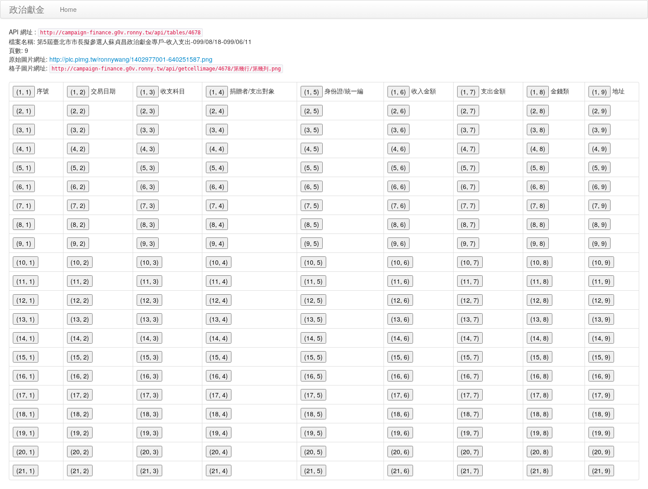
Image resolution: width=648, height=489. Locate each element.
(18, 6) (400, 413)
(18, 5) (313, 413)
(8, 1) (23, 224)
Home (68, 9)
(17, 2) (80, 394)
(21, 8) (539, 470)
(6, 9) (599, 186)
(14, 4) (218, 337)
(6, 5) (311, 186)
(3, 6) (398, 129)
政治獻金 (27, 9)
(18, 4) (218, 413)
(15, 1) (25, 356)
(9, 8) (537, 243)
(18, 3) (149, 413)
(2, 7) (468, 110)
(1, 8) (537, 91)
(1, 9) (599, 91)
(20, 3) (149, 451)
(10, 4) (218, 262)
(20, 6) (400, 451)
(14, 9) (601, 337)
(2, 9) (599, 110)
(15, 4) (218, 356)
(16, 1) (25, 375)
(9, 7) (468, 243)
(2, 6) (398, 110)
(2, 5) (311, 110)
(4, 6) (398, 148)
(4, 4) (216, 148)
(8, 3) (147, 224)
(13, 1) (25, 319)
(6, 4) (216, 186)
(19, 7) (470, 432)
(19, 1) (25, 432)
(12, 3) (149, 300)
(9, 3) (147, 243)
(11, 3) (149, 281)
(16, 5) (313, 375)
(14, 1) (25, 337)
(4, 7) (468, 148)
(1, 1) (23, 91)
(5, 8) (537, 167)
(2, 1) (23, 110)
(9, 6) (398, 243)
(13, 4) (218, 319)
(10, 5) (313, 262)
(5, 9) (599, 167)
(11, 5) (313, 281)
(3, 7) (468, 129)
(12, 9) (601, 300)
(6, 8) (537, 186)
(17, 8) (539, 394)
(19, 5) (313, 432)
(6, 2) (78, 186)
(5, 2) (78, 167)
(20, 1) (25, 451)
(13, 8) (539, 319)
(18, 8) (539, 413)
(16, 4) (218, 375)
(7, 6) (398, 205)
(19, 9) (601, 432)
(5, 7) (468, 167)
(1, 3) (147, 91)
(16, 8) (539, 375)
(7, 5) (311, 205)
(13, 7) (470, 319)
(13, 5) (313, 319)
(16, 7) (470, 375)
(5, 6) (398, 167)
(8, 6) (398, 224)
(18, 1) (25, 413)
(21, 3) (149, 470)
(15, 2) (80, 356)
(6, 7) (468, 186)
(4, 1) (23, 148)
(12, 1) (25, 300)
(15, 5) (313, 356)
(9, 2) (78, 243)
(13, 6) (400, 319)
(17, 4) (218, 394)
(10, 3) (149, 262)
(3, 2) (78, 129)
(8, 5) (311, 224)
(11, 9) (601, 281)
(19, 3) (149, 432)
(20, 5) (313, 451)
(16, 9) (601, 375)
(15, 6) (400, 356)
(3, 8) (537, 129)
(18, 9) (601, 413)
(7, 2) (78, 205)
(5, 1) (23, 167)
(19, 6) (400, 432)
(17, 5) (313, 394)
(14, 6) (400, 337)
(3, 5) (311, 129)
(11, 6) (400, 281)
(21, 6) (400, 470)
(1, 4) (216, 91)
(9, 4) (216, 243)
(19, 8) (539, 432)
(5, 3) (147, 167)
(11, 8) (539, 281)
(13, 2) (80, 319)
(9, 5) (311, 243)
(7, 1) (23, 205)
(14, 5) (313, 337)
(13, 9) (601, 319)
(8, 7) (468, 224)
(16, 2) (80, 375)
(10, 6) (400, 262)
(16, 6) (400, 375)
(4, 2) (78, 148)
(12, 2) (80, 300)
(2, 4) (216, 110)
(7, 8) (537, 205)
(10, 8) (539, 262)
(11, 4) (218, 281)
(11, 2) (80, 281)
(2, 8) (537, 110)
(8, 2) (78, 224)
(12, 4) (218, 300)
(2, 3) (147, 110)
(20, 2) (80, 451)
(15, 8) (539, 356)
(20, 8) (539, 451)
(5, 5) (311, 167)
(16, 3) (149, 375)
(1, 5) (311, 91)
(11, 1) (25, 281)
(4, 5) (311, 148)
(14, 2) (80, 337)
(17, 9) (601, 394)
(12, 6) (400, 300)
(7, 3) (147, 205)
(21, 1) (25, 470)
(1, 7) (468, 91)
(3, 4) (216, 129)
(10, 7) (470, 262)
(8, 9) (599, 224)
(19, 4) (218, 432)
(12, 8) (539, 300)
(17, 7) (470, 394)
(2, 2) (78, 110)
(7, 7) (468, 205)
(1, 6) (398, 91)
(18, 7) (470, 413)
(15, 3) (149, 356)
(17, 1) (25, 394)
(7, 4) (216, 205)
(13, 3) (149, 319)
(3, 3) (147, 129)
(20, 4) (218, 451)
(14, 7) (470, 337)
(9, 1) (23, 243)
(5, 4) (216, 167)
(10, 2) (80, 262)
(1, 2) (78, 91)
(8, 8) (537, 224)
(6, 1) (23, 186)
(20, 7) (470, 451)
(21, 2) (80, 470)
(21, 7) (470, 470)
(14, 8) (539, 337)
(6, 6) (398, 186)
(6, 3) (147, 186)
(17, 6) (400, 394)
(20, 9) (601, 451)
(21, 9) (601, 470)
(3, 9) (599, 129)
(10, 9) (601, 262)
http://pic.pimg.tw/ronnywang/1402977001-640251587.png (130, 59)
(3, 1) (23, 129)
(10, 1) (25, 262)
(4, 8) (537, 148)
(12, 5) (313, 300)
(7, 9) (599, 205)
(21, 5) (313, 470)
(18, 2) (80, 413)
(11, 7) (470, 281)
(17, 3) (149, 394)
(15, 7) (470, 356)
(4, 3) (147, 148)
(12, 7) (470, 300)
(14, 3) (149, 337)
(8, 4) (216, 224)
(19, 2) (80, 432)
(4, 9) (599, 148)
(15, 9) (601, 356)
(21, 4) (218, 470)
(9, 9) (599, 243)
